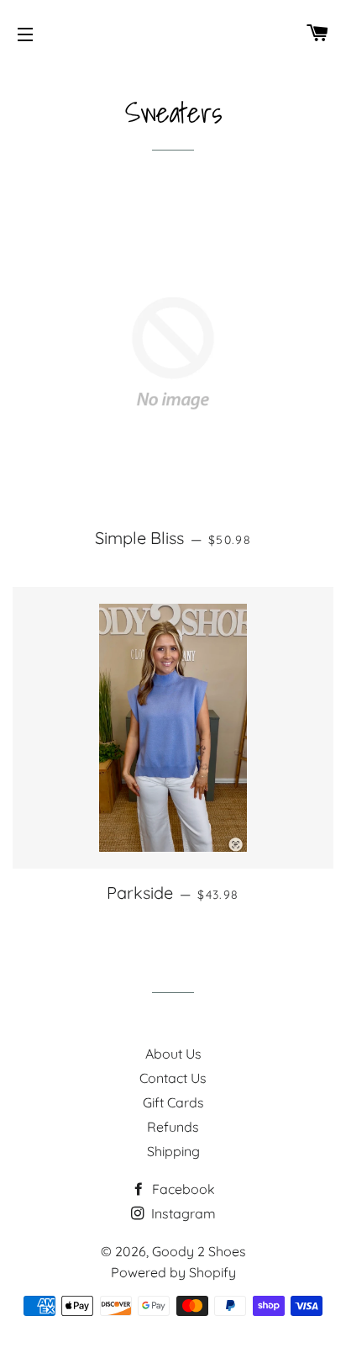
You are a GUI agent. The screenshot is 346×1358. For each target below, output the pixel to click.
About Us (173, 1053)
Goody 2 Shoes (199, 1251)
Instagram (182, 1213)
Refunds (173, 1126)
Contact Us (173, 1078)
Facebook (182, 1189)
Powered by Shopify (173, 1272)
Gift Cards (173, 1102)
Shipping (173, 1151)
